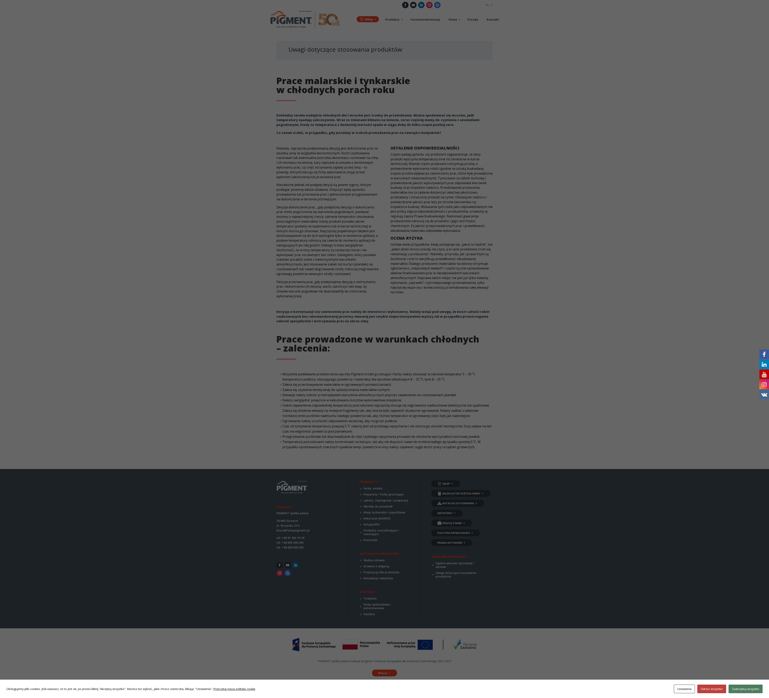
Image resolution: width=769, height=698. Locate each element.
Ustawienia (684, 689)
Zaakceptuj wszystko (745, 689)
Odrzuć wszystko (712, 689)
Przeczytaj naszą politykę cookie (234, 689)
